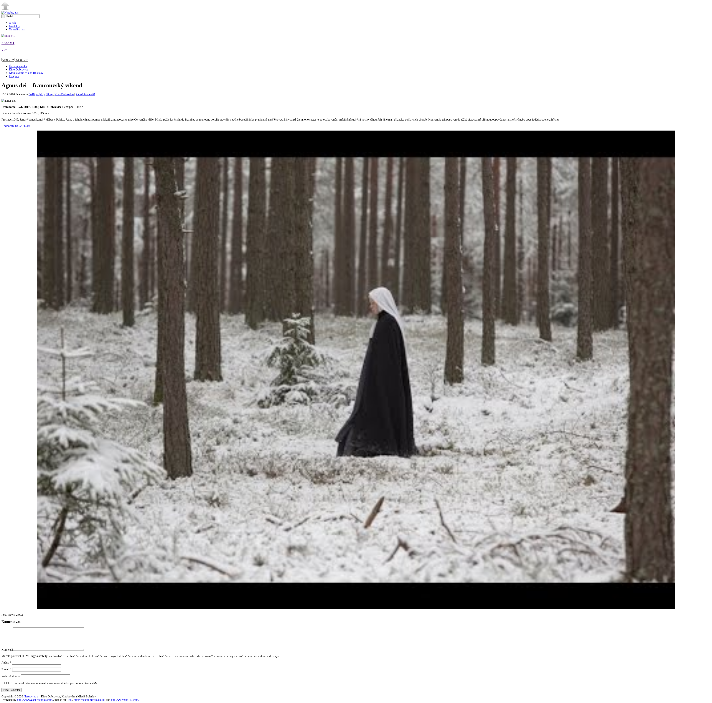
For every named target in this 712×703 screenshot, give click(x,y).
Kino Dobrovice (18, 69)
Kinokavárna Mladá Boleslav (26, 72)
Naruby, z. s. (31, 696)
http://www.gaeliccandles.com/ (35, 699)
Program (14, 76)
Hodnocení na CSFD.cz (15, 125)
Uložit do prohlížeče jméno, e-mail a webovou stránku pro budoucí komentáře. (52, 683)
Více (4, 50)
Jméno (6, 662)
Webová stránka (10, 676)
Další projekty (37, 94)
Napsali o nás (17, 29)
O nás (12, 22)
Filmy (49, 94)
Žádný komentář (85, 94)
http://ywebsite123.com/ (125, 699)
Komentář (7, 649)
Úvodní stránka (18, 66)
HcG (69, 699)
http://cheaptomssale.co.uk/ (89, 699)
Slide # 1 (7, 43)
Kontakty (14, 26)
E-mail (6, 669)
